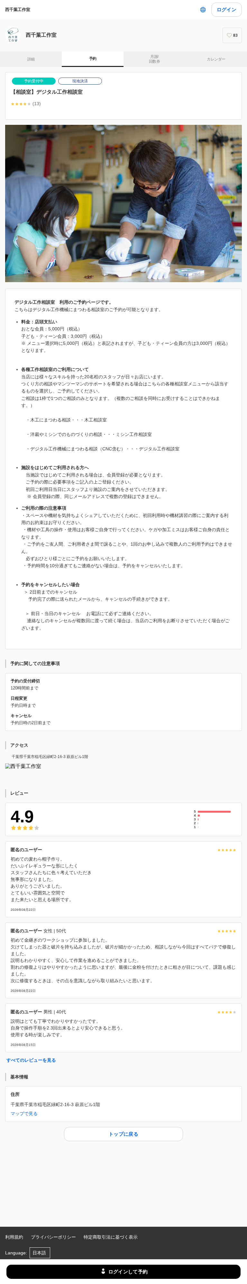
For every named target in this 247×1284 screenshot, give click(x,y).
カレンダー (216, 59)
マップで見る (24, 1113)
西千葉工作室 (17, 9)
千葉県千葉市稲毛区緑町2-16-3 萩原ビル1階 (50, 756)
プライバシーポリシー (53, 1237)
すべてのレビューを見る (31, 1060)
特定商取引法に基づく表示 (111, 1237)
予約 (92, 58)
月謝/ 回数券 (154, 59)
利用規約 (14, 1237)
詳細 (31, 59)
